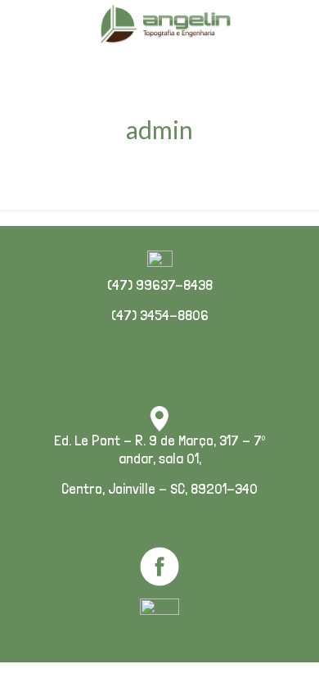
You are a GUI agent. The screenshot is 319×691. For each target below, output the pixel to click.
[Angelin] (165, 24)
